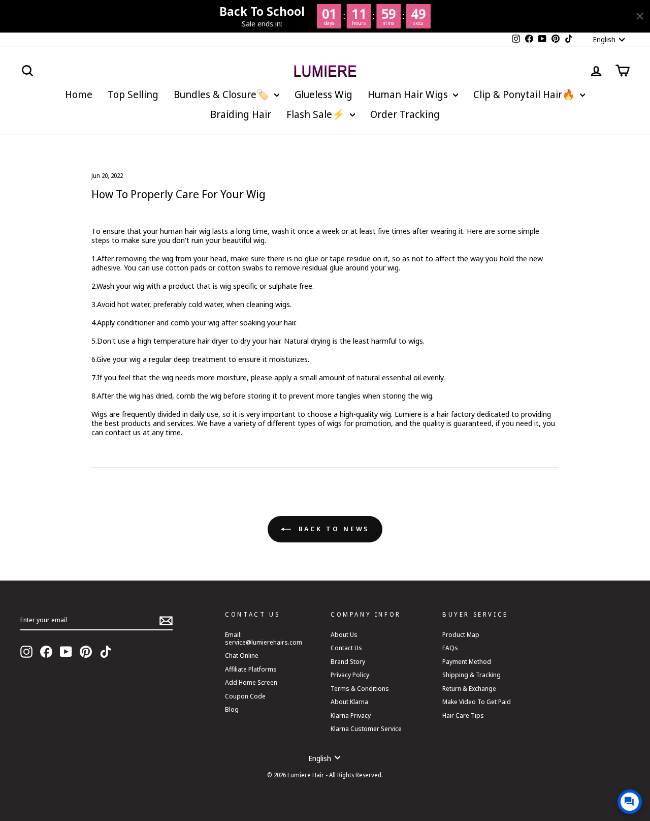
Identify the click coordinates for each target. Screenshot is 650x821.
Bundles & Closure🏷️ (223, 94)
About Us (344, 634)
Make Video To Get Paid (476, 701)
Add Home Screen (251, 682)
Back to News (332, 528)
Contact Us (346, 647)
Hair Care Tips (463, 715)
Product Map (460, 634)
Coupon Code (245, 696)
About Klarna (349, 701)
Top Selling (133, 94)
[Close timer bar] (640, 16)
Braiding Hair (240, 114)
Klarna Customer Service (366, 728)
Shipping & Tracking (471, 674)
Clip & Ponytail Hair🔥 (525, 94)
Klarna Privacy (351, 715)
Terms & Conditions (360, 688)
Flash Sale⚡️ (316, 114)
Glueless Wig (323, 94)
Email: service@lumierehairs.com (263, 638)
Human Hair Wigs (409, 94)
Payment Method (466, 661)
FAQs (450, 647)
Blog (232, 709)
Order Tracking (405, 114)
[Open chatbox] (630, 801)
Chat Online (241, 655)
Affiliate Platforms (251, 669)
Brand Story (348, 661)
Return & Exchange (469, 688)
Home (78, 94)
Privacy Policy (350, 674)
